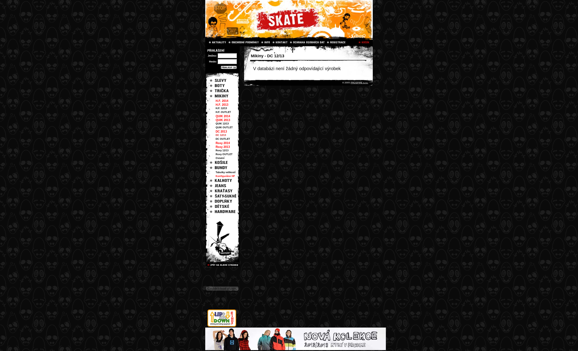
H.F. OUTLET (223, 112)
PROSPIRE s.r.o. (359, 82)
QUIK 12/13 (222, 123)
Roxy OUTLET (224, 154)
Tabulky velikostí (225, 172)
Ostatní (220, 158)
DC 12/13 (221, 135)
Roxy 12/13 (222, 150)
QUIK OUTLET (224, 127)
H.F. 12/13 (221, 108)
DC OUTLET (223, 139)
